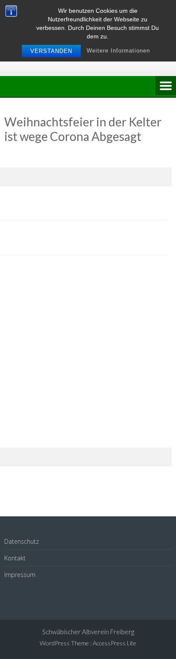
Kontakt (15, 558)
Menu (165, 86)
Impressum (19, 575)
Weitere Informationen (118, 50)
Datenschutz (21, 541)
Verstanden (51, 51)
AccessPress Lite (114, 643)
